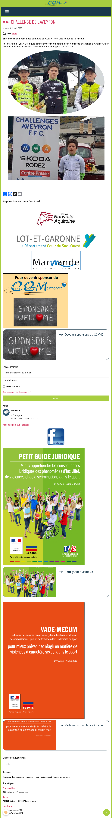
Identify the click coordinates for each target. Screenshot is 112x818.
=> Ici (8, 764)
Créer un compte (8, 392)
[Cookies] (6, 812)
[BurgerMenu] (7, 11)
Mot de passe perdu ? (23, 392)
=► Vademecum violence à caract (82, 725)
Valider (56, 398)
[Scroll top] (106, 812)
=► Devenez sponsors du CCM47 (81, 335)
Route (14, 33)
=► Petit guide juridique (76, 572)
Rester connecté (13, 386)
